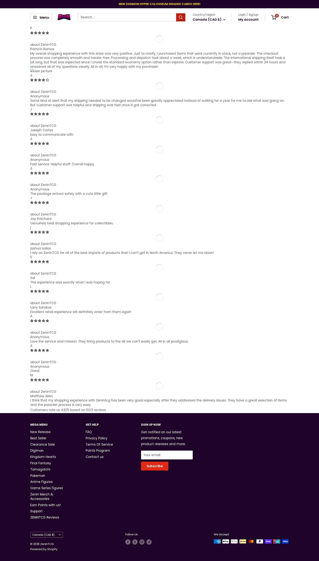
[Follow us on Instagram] (142, 542)
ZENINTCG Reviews (44, 517)
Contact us (95, 457)
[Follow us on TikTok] (149, 542)
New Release (40, 432)
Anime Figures (41, 482)
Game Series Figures (46, 488)
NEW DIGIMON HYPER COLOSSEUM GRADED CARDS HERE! (159, 4)
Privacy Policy (96, 438)
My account (248, 19)
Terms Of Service (99, 444)
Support (36, 511)
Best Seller (38, 438)
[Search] (180, 17)
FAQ (89, 432)
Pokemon (37, 475)
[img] (39, 33)
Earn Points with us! (45, 505)
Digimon (37, 450)
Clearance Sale (42, 444)
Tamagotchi (40, 469)
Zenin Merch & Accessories (41, 496)
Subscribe (155, 466)
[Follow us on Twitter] (135, 542)
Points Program (98, 450)
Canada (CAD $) (43, 535)
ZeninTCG (48, 44)
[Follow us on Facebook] (128, 542)
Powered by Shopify (43, 549)
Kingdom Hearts (43, 457)
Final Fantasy (40, 463)
